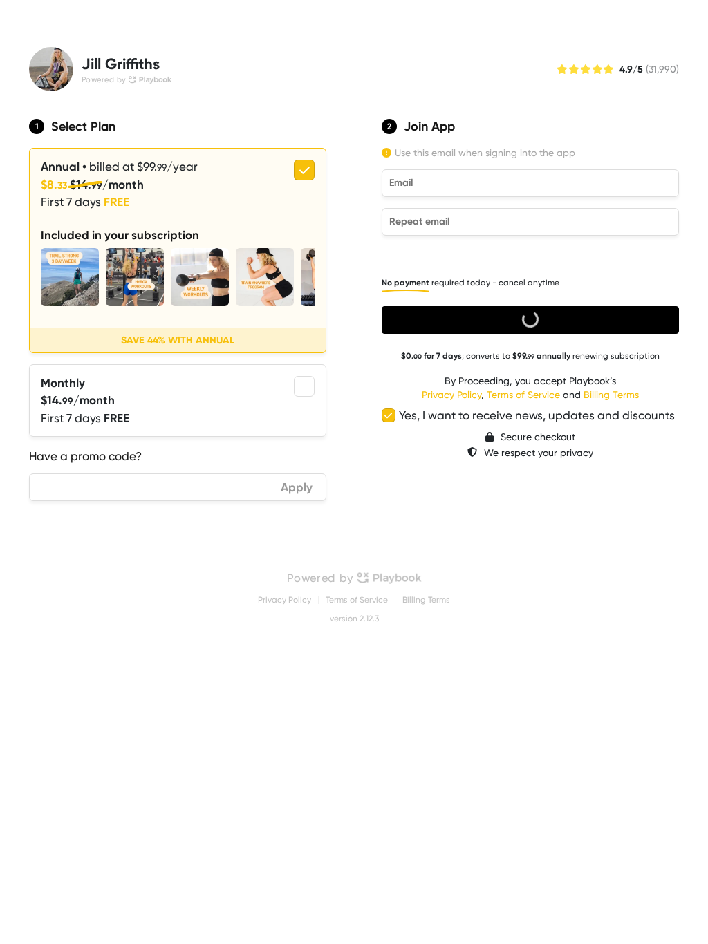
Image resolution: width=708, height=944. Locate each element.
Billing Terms (611, 394)
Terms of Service (523, 394)
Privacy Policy (451, 394)
